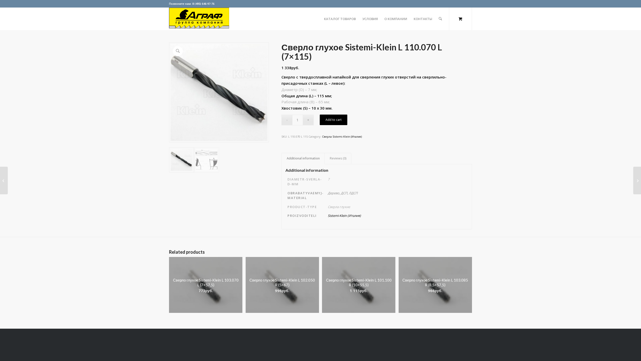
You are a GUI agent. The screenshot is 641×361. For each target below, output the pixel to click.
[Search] (440, 19)
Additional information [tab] (303, 158)
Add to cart (334, 120)
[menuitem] (340, 19)
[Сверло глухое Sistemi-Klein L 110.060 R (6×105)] (4, 180)
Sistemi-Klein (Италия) (344, 215)
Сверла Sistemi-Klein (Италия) (342, 136)
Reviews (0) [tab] (338, 158)
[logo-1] (199, 19)
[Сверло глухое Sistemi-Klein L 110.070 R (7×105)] (637, 180)
